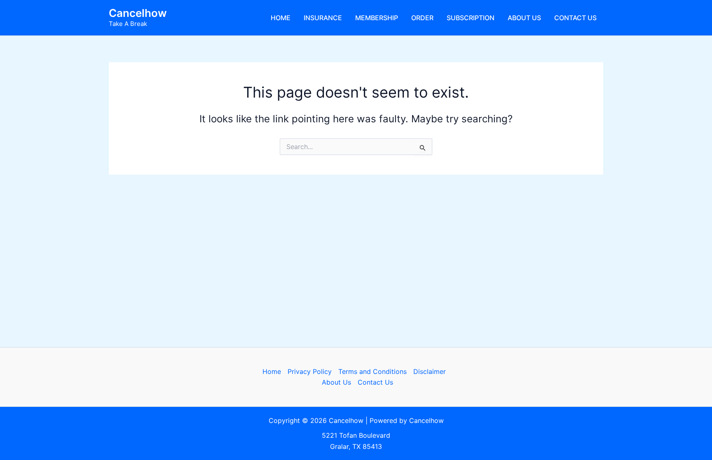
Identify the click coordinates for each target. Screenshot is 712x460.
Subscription (470, 18)
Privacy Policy (310, 371)
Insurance (323, 18)
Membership (376, 18)
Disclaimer (429, 371)
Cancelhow (138, 13)
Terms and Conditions (372, 371)
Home (280, 18)
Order (422, 18)
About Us (524, 18)
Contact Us (575, 18)
